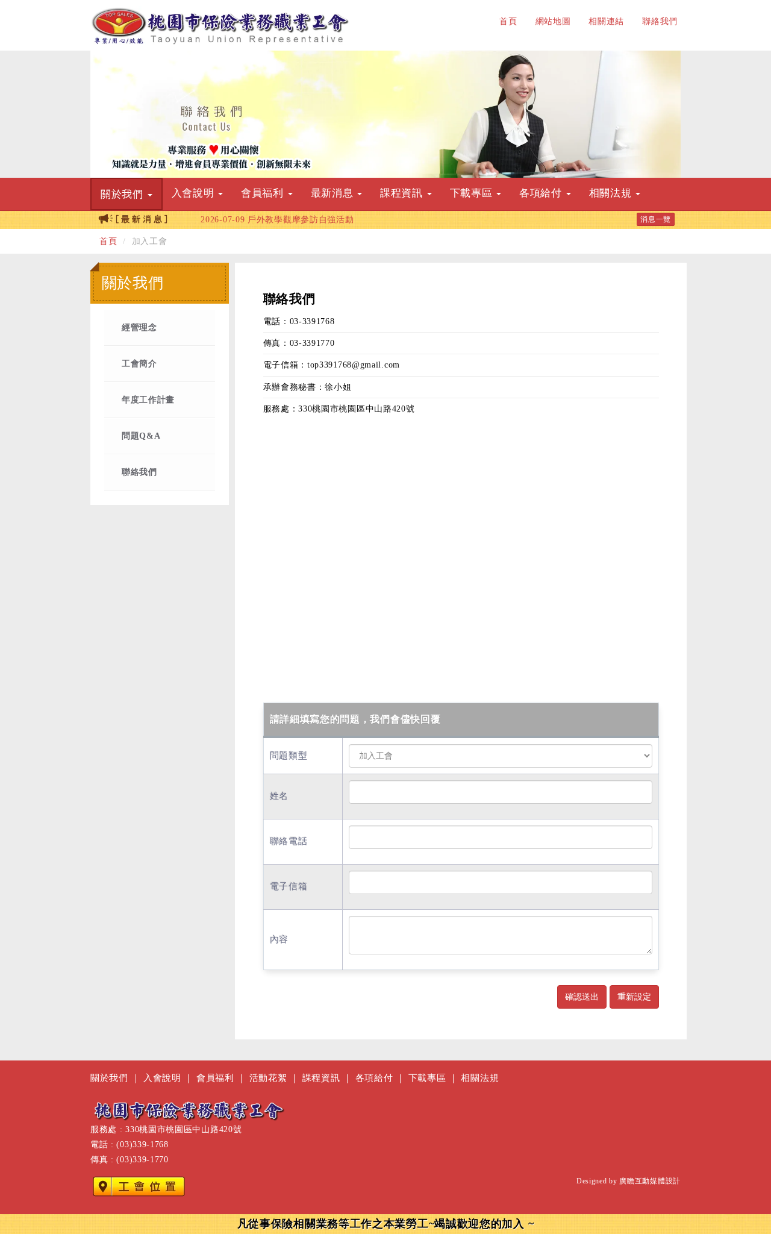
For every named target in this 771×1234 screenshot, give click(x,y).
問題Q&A (141, 435)
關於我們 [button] (123, 194)
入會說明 (162, 1078)
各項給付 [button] (542, 193)
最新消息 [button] (334, 193)
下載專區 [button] (473, 193)
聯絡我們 (660, 21)
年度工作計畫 (148, 399)
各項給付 (374, 1078)
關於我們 (109, 1078)
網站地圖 (553, 21)
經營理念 (139, 327)
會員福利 (215, 1078)
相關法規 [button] (612, 193)
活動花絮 (268, 1078)
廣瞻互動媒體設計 (650, 1181)
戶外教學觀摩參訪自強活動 (277, 219)
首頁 (508, 21)
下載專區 (427, 1078)
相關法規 (480, 1078)
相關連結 (606, 21)
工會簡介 (139, 363)
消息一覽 (655, 219)
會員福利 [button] (264, 193)
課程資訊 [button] (403, 193)
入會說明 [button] (194, 193)
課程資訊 (321, 1078)
